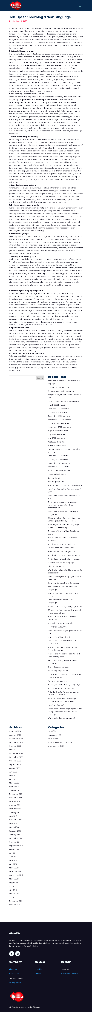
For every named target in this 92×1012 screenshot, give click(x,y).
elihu (14, 21)
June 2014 (13, 857)
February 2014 (15, 871)
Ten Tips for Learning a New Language (64, 555)
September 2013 (16, 875)
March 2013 (14, 879)
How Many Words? (56, 705)
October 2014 (14, 842)
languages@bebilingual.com (69, 973)
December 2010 (15, 901)
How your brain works (57, 474)
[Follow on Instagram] (17, 953)
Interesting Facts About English (61, 623)
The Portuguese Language (59, 667)
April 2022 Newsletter (56, 442)
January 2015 (14, 834)
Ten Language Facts (56, 481)
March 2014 (14, 868)
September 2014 (16, 845)
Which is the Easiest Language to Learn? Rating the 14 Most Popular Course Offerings (65, 712)
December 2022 (16, 753)
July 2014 (13, 853)
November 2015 (15, 820)
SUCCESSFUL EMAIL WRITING (59, 470)
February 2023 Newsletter (58, 409)
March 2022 (14, 783)
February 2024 (15, 731)
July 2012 (12, 886)
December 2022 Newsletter (59, 416)
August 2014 (14, 849)
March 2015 (14, 827)
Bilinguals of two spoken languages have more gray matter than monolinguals (63, 505)
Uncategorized (54, 746)
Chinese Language (56, 566)
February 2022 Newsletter (58, 456)
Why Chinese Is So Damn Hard (61, 548)
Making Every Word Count (59, 637)
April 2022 (13, 779)
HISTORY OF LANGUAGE (57, 627)
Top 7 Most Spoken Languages (61, 688)
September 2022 (16, 764)
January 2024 (15, 735)
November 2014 (15, 838)
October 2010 (14, 905)
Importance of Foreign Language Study (65, 606)
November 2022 (16, 757)
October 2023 (15, 746)
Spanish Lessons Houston (59, 742)
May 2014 (13, 860)
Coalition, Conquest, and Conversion (63, 583)
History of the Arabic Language (61, 562)
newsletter (52, 738)
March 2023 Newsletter (57, 405)
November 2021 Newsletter (59, 467)
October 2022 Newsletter (58, 423)
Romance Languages (57, 681)
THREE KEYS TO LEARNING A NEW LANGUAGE (65, 485)
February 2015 (15, 831)
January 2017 (14, 812)
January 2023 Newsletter (58, 412)
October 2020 (15, 801)
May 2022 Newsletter (56, 438)
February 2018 (15, 809)
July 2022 (13, 772)
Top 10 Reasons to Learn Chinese (62, 544)
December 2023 (16, 738)
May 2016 (13, 816)
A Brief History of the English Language (64, 559)
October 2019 (14, 805)
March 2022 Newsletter (57, 445)
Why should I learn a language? (61, 718)
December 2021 (15, 794)
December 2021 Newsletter (59, 463)
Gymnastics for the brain (58, 387)
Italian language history (58, 670)
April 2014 (13, 864)
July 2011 (12, 897)
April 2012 (13, 890)
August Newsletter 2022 (58, 431)
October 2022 (15, 761)
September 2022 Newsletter (59, 427)
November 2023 (16, 742)
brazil (50, 731)
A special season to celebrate (61, 391)
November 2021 (15, 798)
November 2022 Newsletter (59, 420)
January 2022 (15, 790)
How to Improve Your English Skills (62, 551)
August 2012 (14, 882)
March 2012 (14, 893)
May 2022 (13, 775)
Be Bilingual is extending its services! (63, 401)
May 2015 (13, 823)
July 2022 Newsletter (56, 434)
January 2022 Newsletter (58, 459)
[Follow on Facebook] (11, 953)
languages (52, 735)
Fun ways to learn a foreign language (64, 684)
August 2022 (14, 768)
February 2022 (15, 786)
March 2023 (14, 750)
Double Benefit (54, 478)
